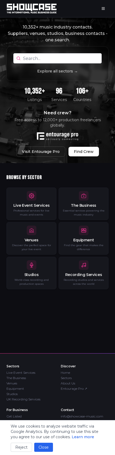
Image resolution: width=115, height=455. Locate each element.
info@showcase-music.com (82, 416)
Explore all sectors (57, 71)
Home (65, 373)
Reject (21, 447)
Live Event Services (20, 373)
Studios (12, 394)
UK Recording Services (23, 399)
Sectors (66, 378)
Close (44, 447)
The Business (16, 378)
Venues (11, 383)
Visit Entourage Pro (41, 151)
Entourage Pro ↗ (74, 389)
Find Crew (84, 151)
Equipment (15, 389)
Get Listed (14, 416)
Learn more (83, 436)
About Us (68, 383)
